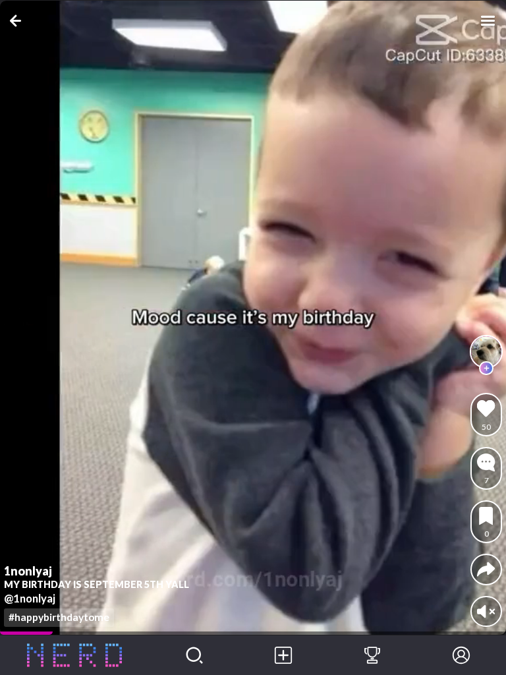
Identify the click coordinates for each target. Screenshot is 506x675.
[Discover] (194, 655)
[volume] (485, 611)
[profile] (486, 351)
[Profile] (461, 655)
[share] (485, 569)
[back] (18, 21)
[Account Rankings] (371, 655)
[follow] (486, 368)
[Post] (283, 655)
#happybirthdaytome (59, 617)
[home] (75, 655)
